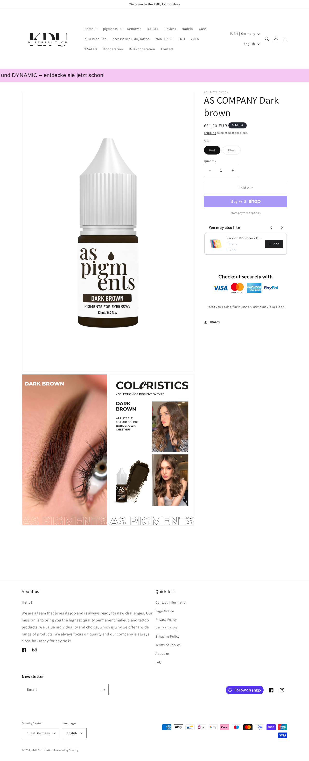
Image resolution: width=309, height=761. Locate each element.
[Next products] (282, 227)
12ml (234, 151)
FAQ (158, 662)
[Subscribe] (103, 690)
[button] (91, 29)
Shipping (210, 132)
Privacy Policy (165, 619)
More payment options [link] (245, 213)
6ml (214, 151)
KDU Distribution (42, 750)
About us (162, 653)
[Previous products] (271, 227)
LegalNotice (164, 611)
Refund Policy (166, 628)
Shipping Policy (167, 636)
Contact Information (171, 602)
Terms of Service (168, 645)
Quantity (210, 161)
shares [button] (215, 322)
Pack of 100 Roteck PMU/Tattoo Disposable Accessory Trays (244, 238)
